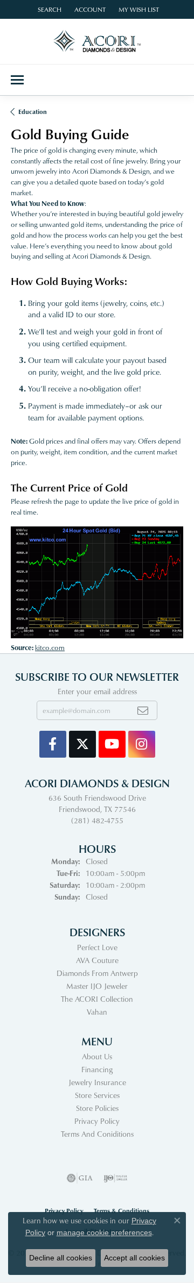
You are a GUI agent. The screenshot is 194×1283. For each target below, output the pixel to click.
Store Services (97, 1095)
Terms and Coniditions (97, 1134)
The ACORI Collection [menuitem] (97, 999)
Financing (97, 1069)
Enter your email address (97, 691)
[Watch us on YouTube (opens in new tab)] (112, 744)
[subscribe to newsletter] (143, 710)
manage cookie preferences (104, 1232)
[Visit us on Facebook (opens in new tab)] (52, 744)
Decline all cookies (60, 1257)
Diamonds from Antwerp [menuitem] (97, 973)
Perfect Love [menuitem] (97, 947)
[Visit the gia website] (80, 1178)
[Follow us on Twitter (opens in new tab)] (82, 744)
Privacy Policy (97, 1121)
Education (32, 111)
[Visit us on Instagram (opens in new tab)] (141, 744)
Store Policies (97, 1108)
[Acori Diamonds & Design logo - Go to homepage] (97, 41)
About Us (97, 1056)
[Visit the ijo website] (115, 1178)
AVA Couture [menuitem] (97, 960)
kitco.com (50, 647)
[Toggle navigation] (17, 80)
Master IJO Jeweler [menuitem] (97, 986)
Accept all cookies (134, 1257)
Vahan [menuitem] (97, 1012)
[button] (48, 9)
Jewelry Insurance (97, 1082)
